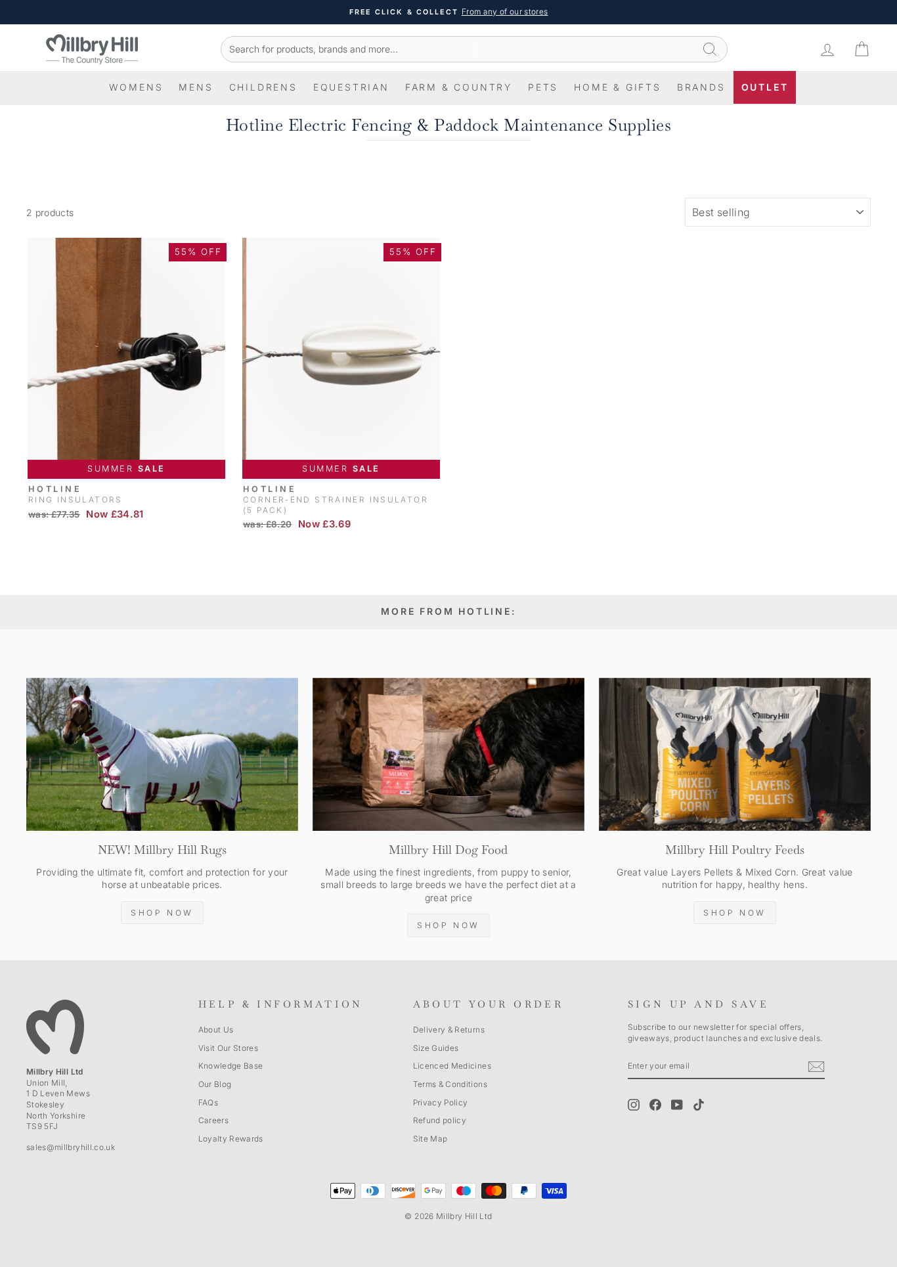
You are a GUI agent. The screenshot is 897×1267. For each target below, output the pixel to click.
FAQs (208, 1102)
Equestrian (351, 87)
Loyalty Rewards (230, 1139)
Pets (543, 87)
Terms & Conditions (450, 1084)
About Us (216, 1029)
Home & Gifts (617, 87)
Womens (136, 87)
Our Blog (215, 1084)
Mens (196, 87)
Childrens (263, 87)
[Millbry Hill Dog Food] (448, 754)
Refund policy (440, 1120)
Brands (701, 87)
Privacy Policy (440, 1102)
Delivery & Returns (449, 1029)
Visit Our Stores (228, 1048)
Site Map (430, 1139)
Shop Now (162, 913)
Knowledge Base (230, 1066)
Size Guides (436, 1048)
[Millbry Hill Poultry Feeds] (735, 754)
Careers (213, 1120)
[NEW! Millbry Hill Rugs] (162, 754)
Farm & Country (458, 87)
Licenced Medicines (452, 1066)
